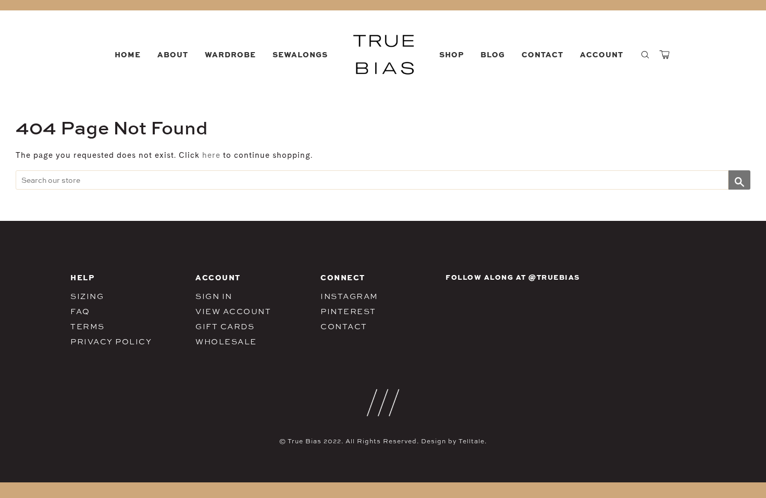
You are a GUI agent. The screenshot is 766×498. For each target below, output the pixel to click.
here (211, 156)
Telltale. (473, 441)
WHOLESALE (226, 341)
